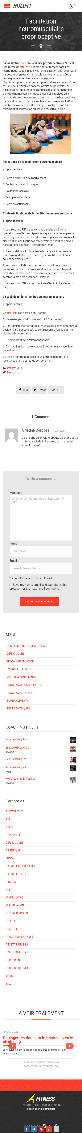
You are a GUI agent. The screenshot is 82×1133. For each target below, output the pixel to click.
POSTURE (12, 928)
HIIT (8, 889)
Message (16, 493)
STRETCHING (14, 368)
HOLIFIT (22, 5)
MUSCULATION (15, 905)
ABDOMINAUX (14, 811)
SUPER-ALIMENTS (18, 700)
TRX (8, 983)
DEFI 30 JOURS (16, 653)
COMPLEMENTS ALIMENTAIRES (26, 645)
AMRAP (10, 827)
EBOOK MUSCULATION (20, 661)
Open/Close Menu (7, 5)
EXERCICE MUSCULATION (21, 866)
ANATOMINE (13, 834)
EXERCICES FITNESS (19, 669)
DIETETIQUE (13, 850)
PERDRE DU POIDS (17, 913)
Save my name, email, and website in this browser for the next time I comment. (38, 586)
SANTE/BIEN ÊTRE (17, 952)
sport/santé (37, 1066)
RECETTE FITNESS (17, 944)
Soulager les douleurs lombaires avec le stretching (38, 1040)
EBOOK (10, 858)
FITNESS (11, 881)
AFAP (9, 819)
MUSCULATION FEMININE (22, 677)
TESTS (10, 975)
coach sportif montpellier (41, 1108)
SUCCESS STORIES (17, 968)
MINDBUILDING (14, 897)
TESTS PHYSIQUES (18, 708)
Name (13, 543)
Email (13, 560)
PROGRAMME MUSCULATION (24, 685)
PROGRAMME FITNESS (20, 692)
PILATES (11, 921)
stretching (26, 66)
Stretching (12, 372)
